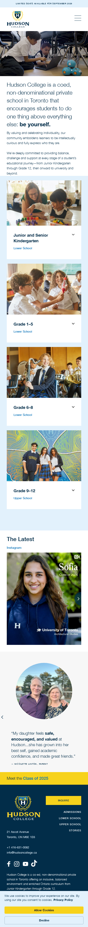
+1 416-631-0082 (18, 847)
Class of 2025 (35, 778)
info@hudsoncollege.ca (22, 852)
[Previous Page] (2, 717)
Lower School (23, 248)
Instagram (14, 547)
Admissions (72, 811)
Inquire (63, 800)
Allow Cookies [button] (44, 910)
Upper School (23, 498)
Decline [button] (44, 920)
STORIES (75, 830)
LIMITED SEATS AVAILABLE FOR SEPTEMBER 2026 (44, 3)
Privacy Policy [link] (63, 900)
